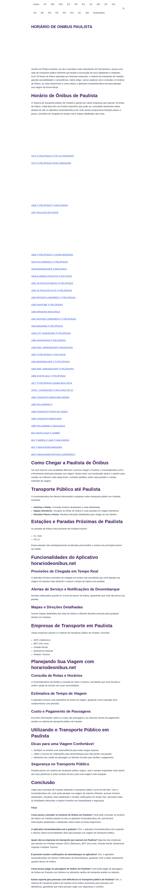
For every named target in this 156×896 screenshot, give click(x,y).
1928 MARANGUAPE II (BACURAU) (49, 269)
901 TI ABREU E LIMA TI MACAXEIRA (50, 440)
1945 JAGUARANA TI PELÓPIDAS (48, 340)
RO (72, 13)
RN (64, 13)
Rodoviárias (99, 13)
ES (68, 4)
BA (42, 13)
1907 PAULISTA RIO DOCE (44, 212)
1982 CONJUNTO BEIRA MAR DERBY (50, 397)
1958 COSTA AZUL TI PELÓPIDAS (48, 376)
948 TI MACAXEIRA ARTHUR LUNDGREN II (53, 454)
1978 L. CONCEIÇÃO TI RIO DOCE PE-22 (52, 390)
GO (113, 4)
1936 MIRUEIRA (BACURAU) (45, 312)
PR (76, 4)
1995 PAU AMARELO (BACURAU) (48, 426)
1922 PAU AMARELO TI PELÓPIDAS (49, 262)
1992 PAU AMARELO (41, 404)
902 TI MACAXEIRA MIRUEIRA (46, 447)
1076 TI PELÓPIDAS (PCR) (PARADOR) (51, 163)
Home (36, 4)
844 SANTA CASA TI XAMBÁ (45, 433)
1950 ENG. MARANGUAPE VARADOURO (52, 347)
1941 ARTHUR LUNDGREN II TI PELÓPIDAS (53, 319)
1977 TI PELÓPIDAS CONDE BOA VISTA (51, 383)
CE (34, 13)
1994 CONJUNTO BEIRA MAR (46, 419)
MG (52, 4)
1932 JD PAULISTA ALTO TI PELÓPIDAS (51, 290)
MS (98, 4)
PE (56, 13)
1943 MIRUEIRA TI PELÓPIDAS (47, 326)
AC (79, 13)
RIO (61, 4)
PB (49, 13)
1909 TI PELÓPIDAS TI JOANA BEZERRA (52, 255)
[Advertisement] (78, 49)
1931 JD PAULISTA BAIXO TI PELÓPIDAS (52, 283)
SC (90, 4)
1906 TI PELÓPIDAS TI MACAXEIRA (49, 205)
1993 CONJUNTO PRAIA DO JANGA (49, 411)
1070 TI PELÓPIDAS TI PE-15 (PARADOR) (52, 156)
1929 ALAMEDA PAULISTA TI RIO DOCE (51, 276)
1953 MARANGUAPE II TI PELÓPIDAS (50, 361)
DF (105, 4)
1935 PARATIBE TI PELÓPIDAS (47, 305)
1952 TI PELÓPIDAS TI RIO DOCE (48, 354)
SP (45, 4)
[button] (124, 8)
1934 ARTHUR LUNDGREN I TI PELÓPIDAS (53, 297)
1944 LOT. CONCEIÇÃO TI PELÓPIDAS (51, 333)
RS (83, 4)
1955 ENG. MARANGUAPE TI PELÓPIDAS (52, 369)
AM (87, 13)
